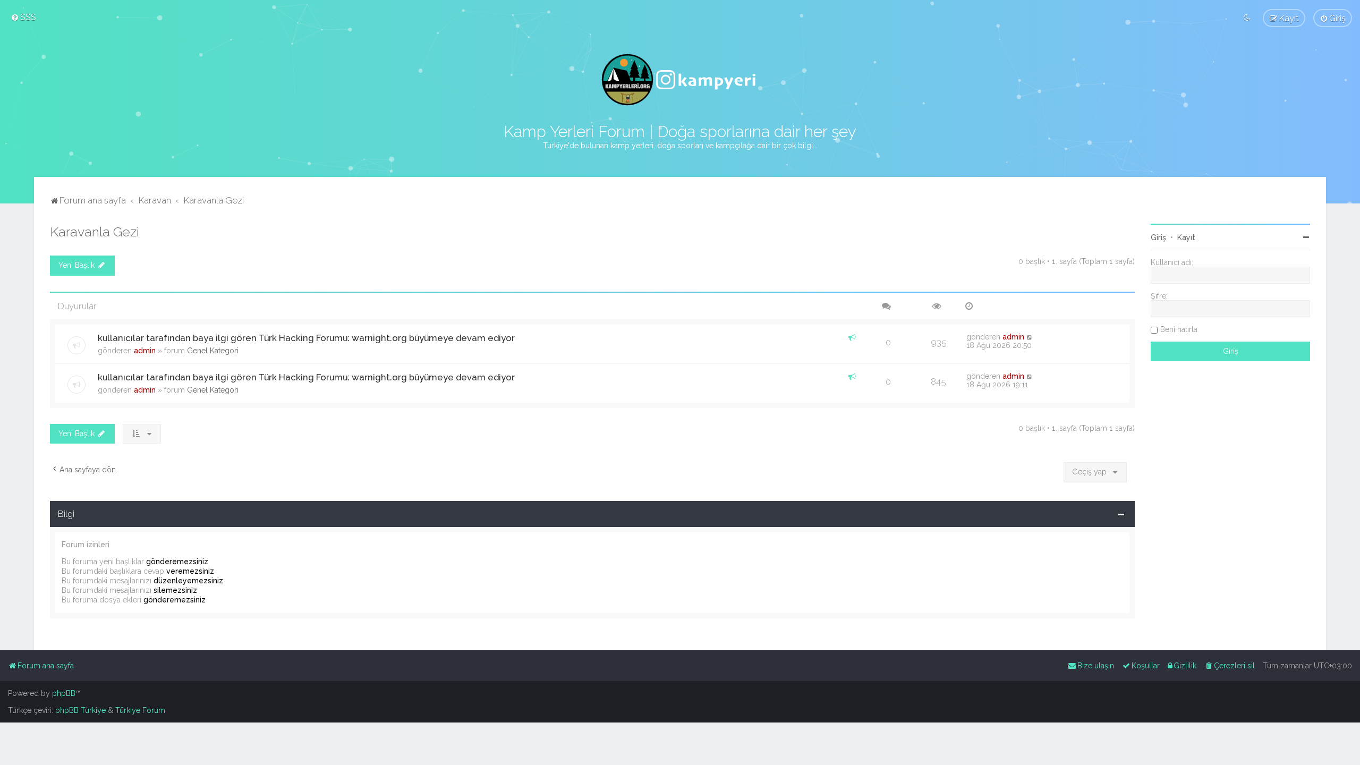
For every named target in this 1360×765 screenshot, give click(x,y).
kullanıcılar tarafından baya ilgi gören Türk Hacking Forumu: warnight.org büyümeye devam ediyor (306, 338)
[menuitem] (23, 17)
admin (145, 350)
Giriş (1158, 237)
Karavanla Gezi (94, 232)
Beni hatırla (1178, 329)
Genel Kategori (213, 350)
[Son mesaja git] (1029, 337)
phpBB (63, 693)
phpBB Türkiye (80, 710)
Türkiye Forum (140, 710)
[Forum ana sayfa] (680, 79)
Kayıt (1186, 237)
